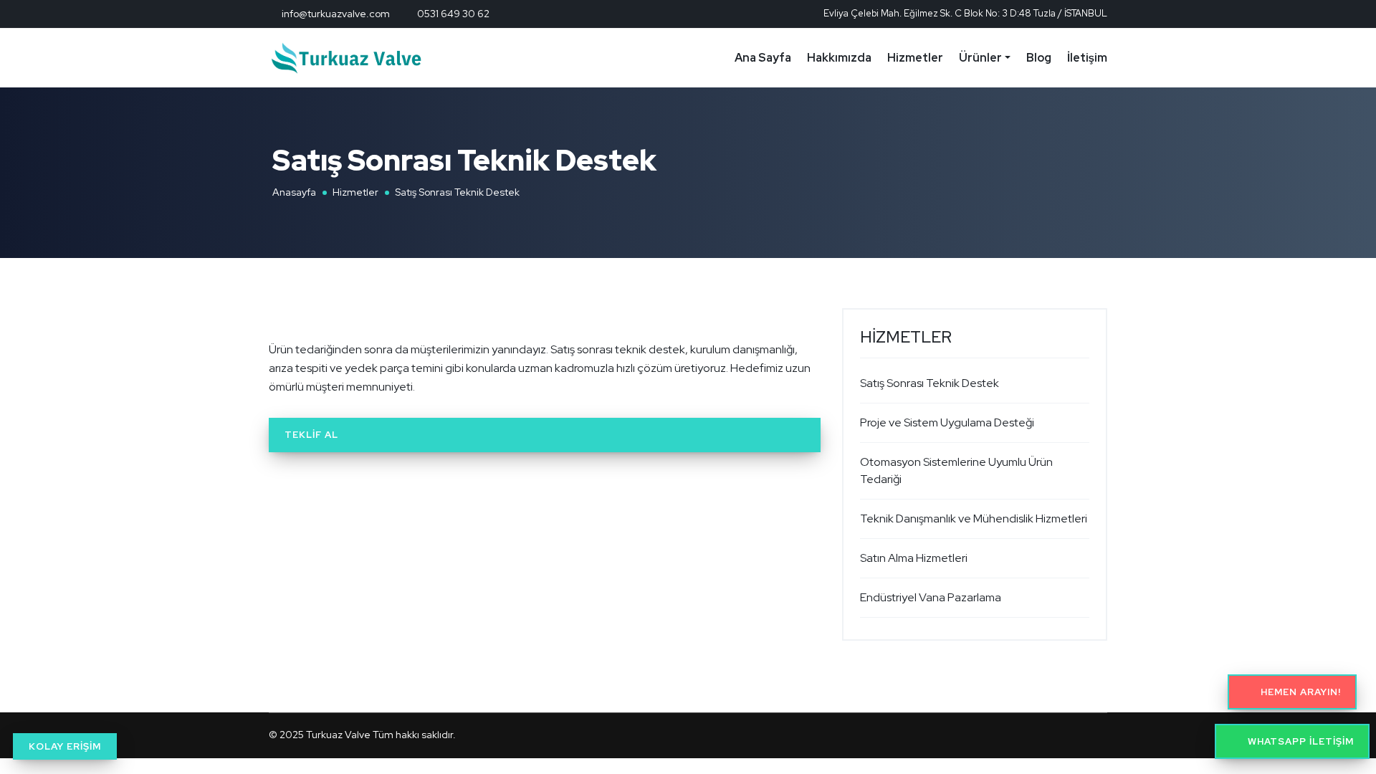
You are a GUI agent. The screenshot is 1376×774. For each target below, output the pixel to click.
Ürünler (980, 57)
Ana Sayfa (763, 57)
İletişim (1087, 57)
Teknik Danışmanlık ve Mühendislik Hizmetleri (973, 518)
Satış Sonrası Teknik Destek (929, 383)
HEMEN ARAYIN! (1299, 692)
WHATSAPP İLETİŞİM (1299, 741)
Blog (1038, 57)
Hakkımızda (839, 57)
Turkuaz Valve (338, 734)
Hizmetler (915, 57)
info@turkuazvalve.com (336, 13)
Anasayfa (294, 192)
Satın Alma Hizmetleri (914, 557)
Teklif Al (311, 435)
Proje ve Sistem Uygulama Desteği (947, 422)
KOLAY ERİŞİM (65, 746)
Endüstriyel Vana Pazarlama (930, 597)
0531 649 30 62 (453, 13)
